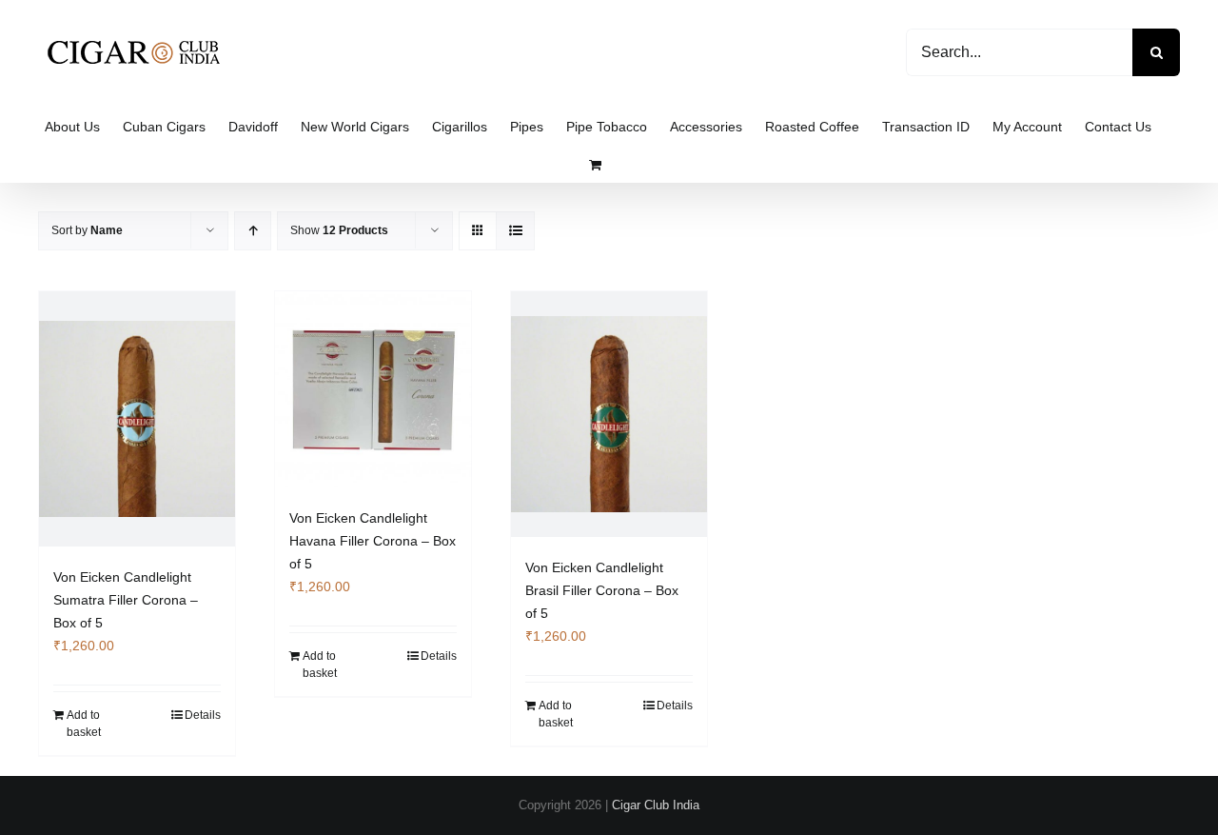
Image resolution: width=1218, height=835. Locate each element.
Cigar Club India (655, 805)
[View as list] (515, 230)
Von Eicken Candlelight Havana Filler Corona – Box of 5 (372, 540)
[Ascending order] (252, 230)
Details (203, 715)
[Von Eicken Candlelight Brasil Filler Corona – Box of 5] (609, 414)
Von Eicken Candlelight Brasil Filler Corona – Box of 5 (601, 590)
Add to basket (84, 723)
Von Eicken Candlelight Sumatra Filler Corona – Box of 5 (125, 599)
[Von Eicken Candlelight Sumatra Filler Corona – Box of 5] (137, 419)
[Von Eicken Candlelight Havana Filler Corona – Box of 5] (373, 389)
